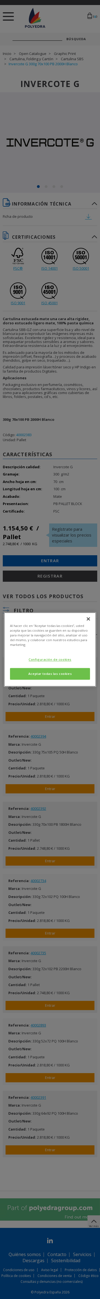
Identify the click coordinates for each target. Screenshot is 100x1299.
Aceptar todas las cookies (50, 674)
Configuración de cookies (50, 660)
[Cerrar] (88, 619)
